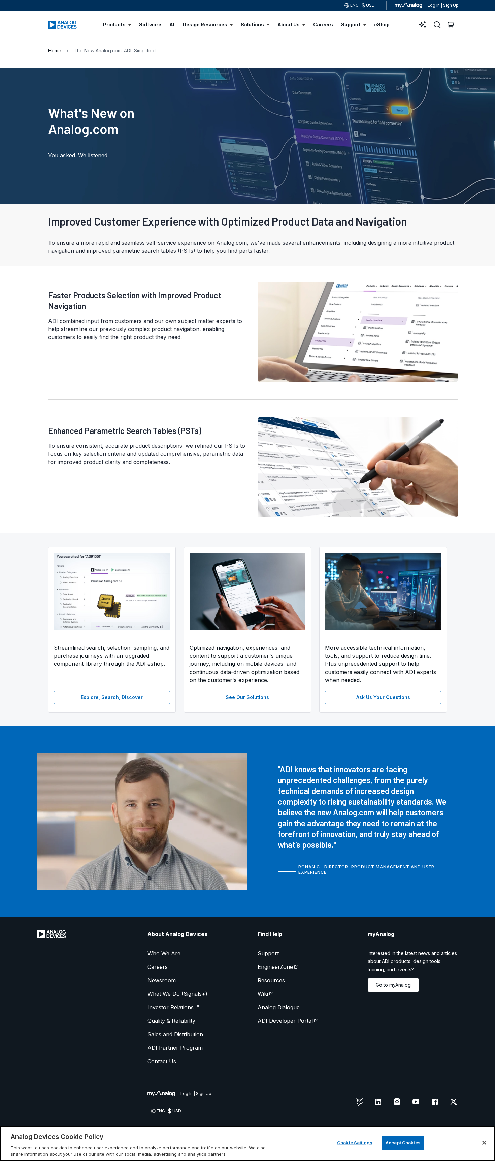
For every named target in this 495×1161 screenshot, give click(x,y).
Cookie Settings (354, 1142)
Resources (271, 980)
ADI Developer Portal (285, 1020)
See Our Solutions (247, 697)
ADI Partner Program (175, 1047)
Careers (157, 966)
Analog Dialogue (279, 1007)
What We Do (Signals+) (177, 993)
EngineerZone (275, 966)
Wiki (263, 993)
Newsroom (161, 980)
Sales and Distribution (175, 1034)
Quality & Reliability (171, 1020)
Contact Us (161, 1061)
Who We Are (163, 953)
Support (268, 953)
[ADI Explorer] (423, 24)
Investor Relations (170, 1007)
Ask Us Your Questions (383, 697)
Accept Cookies (403, 1142)
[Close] (484, 1142)
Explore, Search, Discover (112, 697)
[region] (247, 1143)
